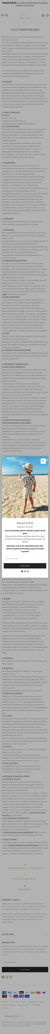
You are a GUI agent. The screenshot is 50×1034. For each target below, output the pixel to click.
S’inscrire (25, 566)
